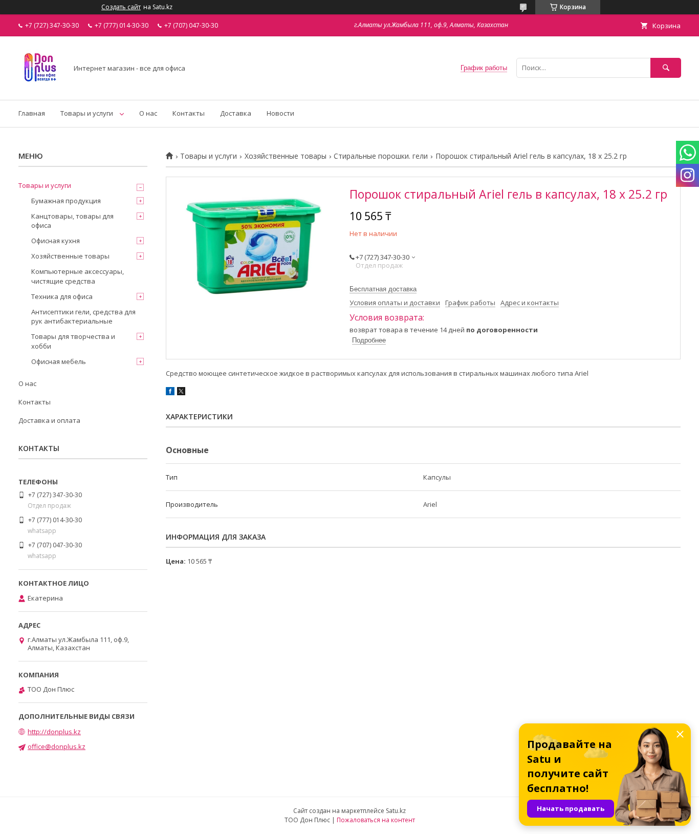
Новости (280, 113)
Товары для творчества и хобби (73, 341)
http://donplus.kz (54, 732)
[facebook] (170, 392)
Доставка (235, 113)
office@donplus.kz (56, 746)
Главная (31, 113)
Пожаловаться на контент (376, 820)
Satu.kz (396, 810)
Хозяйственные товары (285, 156)
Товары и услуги (86, 113)
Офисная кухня (55, 240)
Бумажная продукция (66, 200)
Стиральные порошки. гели (381, 156)
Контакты (188, 113)
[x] (181, 392)
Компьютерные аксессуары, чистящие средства (77, 276)
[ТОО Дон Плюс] (40, 86)
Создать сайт (121, 7)
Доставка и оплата (49, 420)
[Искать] (665, 68)
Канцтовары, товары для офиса (72, 220)
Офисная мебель (58, 361)
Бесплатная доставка (383, 289)
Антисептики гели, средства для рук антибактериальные (83, 316)
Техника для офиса (62, 296)
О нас (148, 113)
